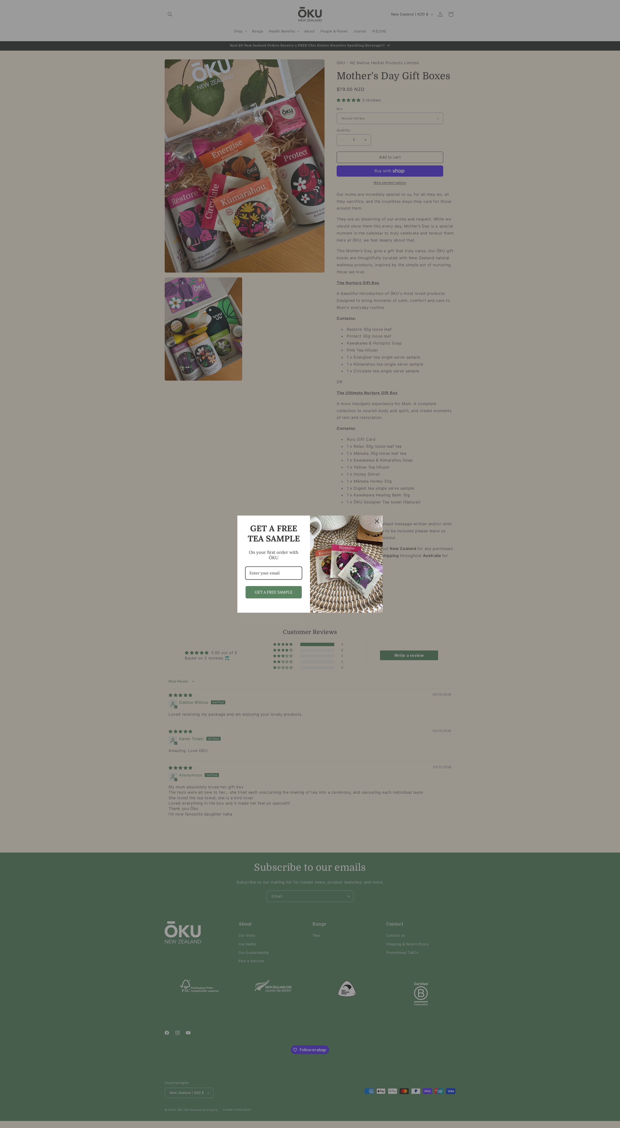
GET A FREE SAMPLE (274, 592)
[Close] (377, 521)
